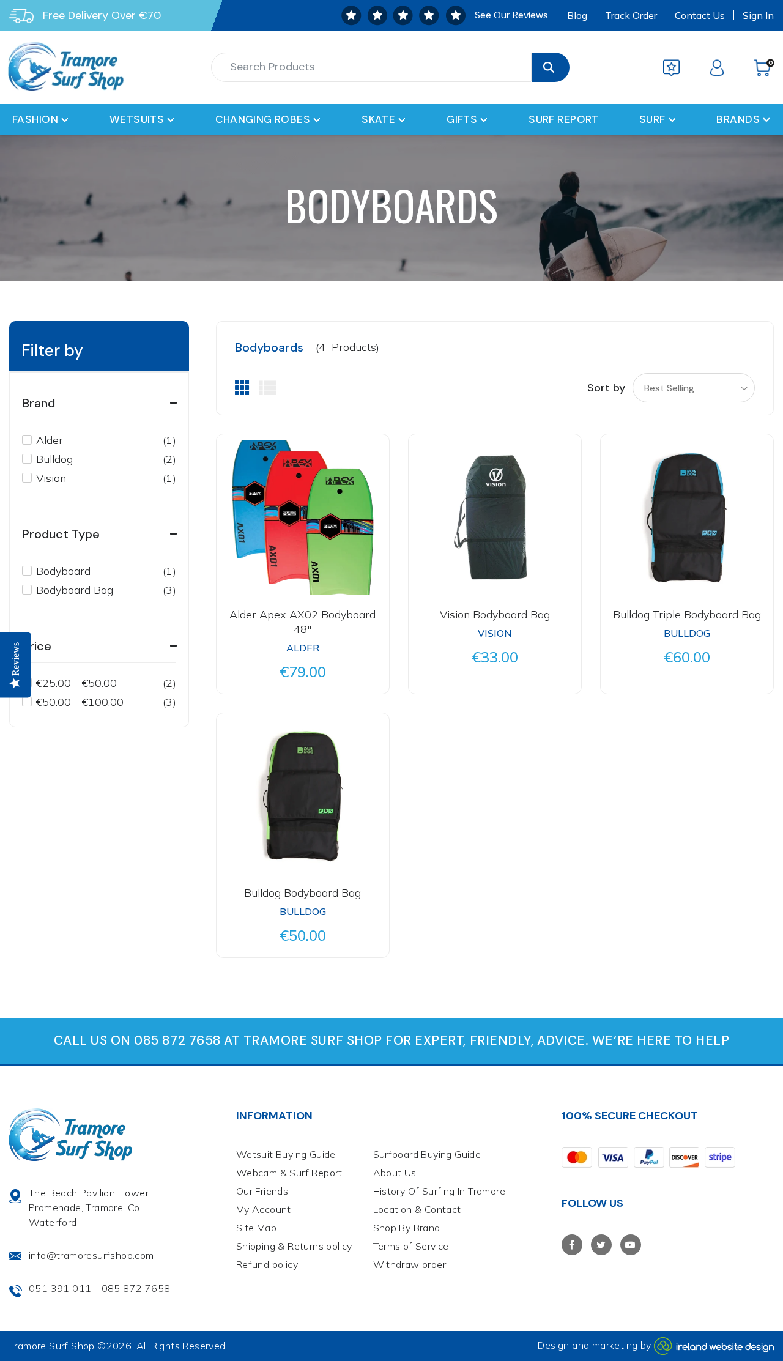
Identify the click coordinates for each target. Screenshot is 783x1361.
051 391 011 (60, 1288)
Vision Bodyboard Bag (495, 614)
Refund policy (267, 1264)
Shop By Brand (406, 1228)
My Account (263, 1209)
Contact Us (700, 15)
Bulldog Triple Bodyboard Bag (687, 614)
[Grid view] (242, 388)
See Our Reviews (511, 15)
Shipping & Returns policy (294, 1246)
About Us (395, 1172)
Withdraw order (410, 1264)
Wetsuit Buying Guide (286, 1154)
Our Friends (262, 1191)
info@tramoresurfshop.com (91, 1255)
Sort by (606, 387)
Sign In (758, 15)
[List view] (267, 388)
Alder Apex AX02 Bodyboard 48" (302, 621)
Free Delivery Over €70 (102, 15)
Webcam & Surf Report (289, 1172)
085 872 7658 (136, 1288)
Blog (577, 15)
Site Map (256, 1228)
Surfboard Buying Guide (427, 1154)
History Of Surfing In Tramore (439, 1191)
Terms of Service (411, 1246)
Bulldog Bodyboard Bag (302, 893)
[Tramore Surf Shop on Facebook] (572, 1244)
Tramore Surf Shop (52, 1346)
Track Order (631, 15)
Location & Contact (417, 1209)
